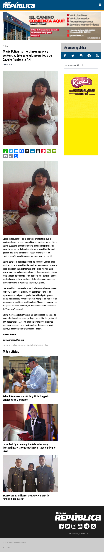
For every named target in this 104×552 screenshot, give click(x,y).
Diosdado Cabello (33, 345)
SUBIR (8, 547)
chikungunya (22, 345)
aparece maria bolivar (10, 345)
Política (5, 46)
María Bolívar (43, 345)
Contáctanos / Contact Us (78, 534)
